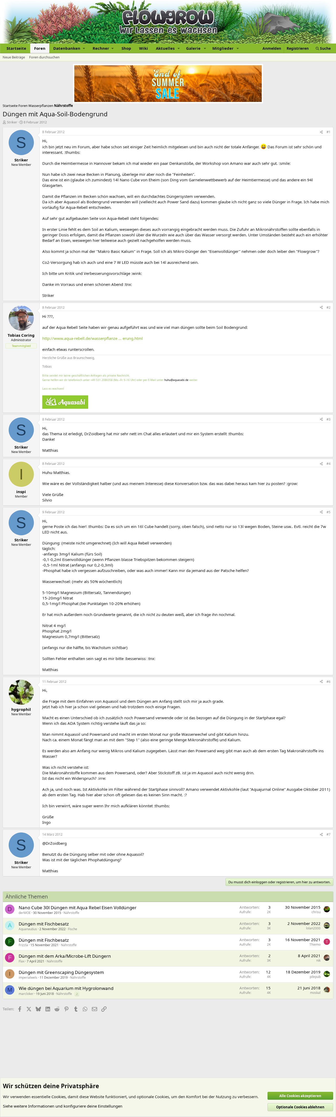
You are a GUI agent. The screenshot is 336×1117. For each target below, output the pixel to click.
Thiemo (315, 944)
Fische (72, 929)
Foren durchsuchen (44, 57)
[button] (69, 48)
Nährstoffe (71, 913)
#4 (328, 463)
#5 (328, 512)
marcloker (26, 993)
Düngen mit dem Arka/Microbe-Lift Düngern (65, 956)
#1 (328, 132)
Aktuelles (165, 48)
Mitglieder (223, 48)
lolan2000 (313, 928)
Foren (39, 48)
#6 (328, 681)
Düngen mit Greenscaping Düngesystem (61, 972)
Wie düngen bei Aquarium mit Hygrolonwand (66, 988)
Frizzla (23, 945)
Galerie (193, 48)
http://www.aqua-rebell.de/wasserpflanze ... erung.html (92, 338)
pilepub (315, 976)
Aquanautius (28, 929)
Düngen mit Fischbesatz (44, 924)
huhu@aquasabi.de (176, 380)
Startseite (16, 48)
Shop (126, 48)
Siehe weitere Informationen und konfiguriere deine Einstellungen (62, 1106)
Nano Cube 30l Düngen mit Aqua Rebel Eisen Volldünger (77, 908)
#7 (328, 834)
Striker (12, 122)
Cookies (58, 1096)
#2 (328, 307)
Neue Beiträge (14, 57)
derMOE (25, 913)
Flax (21, 961)
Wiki (143, 48)
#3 (328, 419)
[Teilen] (321, 132)
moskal (315, 992)
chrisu (316, 912)
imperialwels (28, 977)
